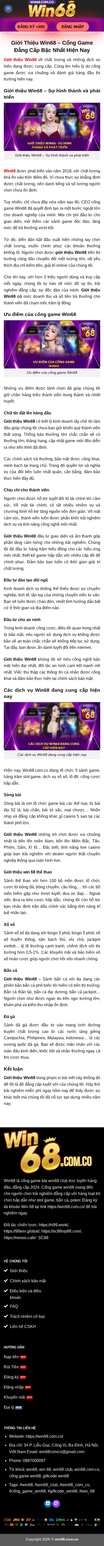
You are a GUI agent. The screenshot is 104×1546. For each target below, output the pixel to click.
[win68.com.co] (52, 9)
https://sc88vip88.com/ (61, 1231)
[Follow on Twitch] (56, 1504)
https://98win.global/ (21, 1231)
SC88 (43, 1238)
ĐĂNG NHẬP (73, 26)
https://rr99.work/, (54, 1225)
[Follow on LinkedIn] (48, 1504)
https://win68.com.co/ (66, 1207)
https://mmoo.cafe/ (20, 1238)
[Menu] (8, 9)
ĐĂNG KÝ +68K (31, 26)
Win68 (9, 1181)
